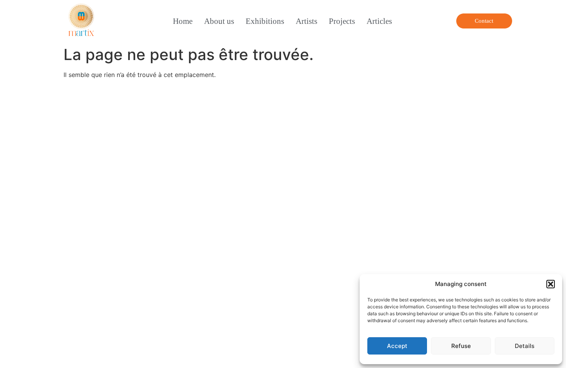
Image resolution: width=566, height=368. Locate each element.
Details (524, 346)
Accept (397, 346)
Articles (379, 21)
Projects (342, 21)
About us (219, 21)
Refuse (461, 346)
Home (183, 21)
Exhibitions (265, 21)
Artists (306, 21)
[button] (550, 284)
